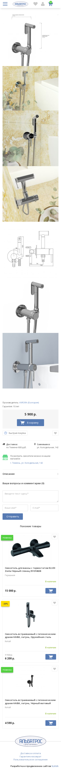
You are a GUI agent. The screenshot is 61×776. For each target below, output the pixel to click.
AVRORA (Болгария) (29, 402)
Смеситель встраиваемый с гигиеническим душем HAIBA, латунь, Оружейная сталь (30, 635)
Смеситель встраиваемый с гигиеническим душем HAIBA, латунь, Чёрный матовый (30, 702)
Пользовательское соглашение (30, 759)
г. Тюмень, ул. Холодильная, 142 (26, 462)
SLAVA (55, 766)
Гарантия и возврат (30, 756)
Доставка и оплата (30, 753)
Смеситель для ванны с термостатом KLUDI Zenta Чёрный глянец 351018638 (30, 569)
